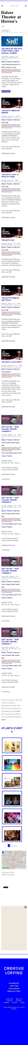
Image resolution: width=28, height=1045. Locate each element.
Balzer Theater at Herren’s (11, 62)
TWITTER (14, 986)
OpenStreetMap (19, 868)
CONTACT (10, 1000)
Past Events (6, 31)
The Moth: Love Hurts (12, 362)
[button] (25, 907)
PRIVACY (14, 1002)
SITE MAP (18, 1000)
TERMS (22, 1002)
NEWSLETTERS (14, 991)
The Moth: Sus (8, 240)
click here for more (8, 153)
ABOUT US (19, 999)
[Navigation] (1, 6)
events (3, 720)
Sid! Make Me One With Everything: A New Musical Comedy (12, 51)
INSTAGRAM (14, 989)
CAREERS (6, 1002)
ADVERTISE (9, 999)
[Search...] (25, 6)
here (18, 711)
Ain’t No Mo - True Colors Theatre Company (10, 429)
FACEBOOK (14, 983)
